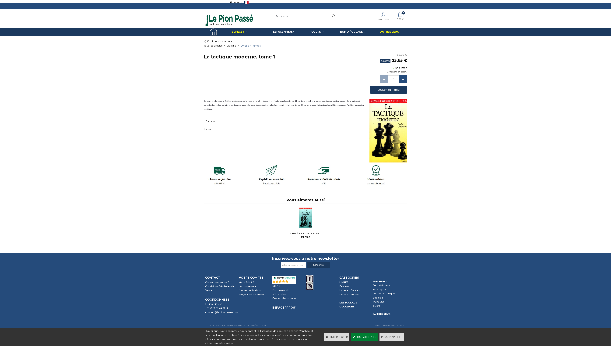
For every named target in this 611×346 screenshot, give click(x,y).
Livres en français (250, 45)
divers (376, 305)
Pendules (378, 301)
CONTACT (212, 277)
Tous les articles (213, 45)
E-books (344, 286)
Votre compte (251, 277)
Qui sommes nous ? (217, 282)
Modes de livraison (250, 290)
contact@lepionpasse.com (221, 312)
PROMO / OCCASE (350, 31)
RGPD (276, 286)
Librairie (231, 45)
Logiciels (378, 297)
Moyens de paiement (252, 294)
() (292, 282)
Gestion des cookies (284, 298)
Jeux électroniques (384, 293)
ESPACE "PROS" (283, 31)
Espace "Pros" (284, 307)
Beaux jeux (379, 289)
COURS (316, 31)
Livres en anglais (349, 294)
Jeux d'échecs (381, 285)
